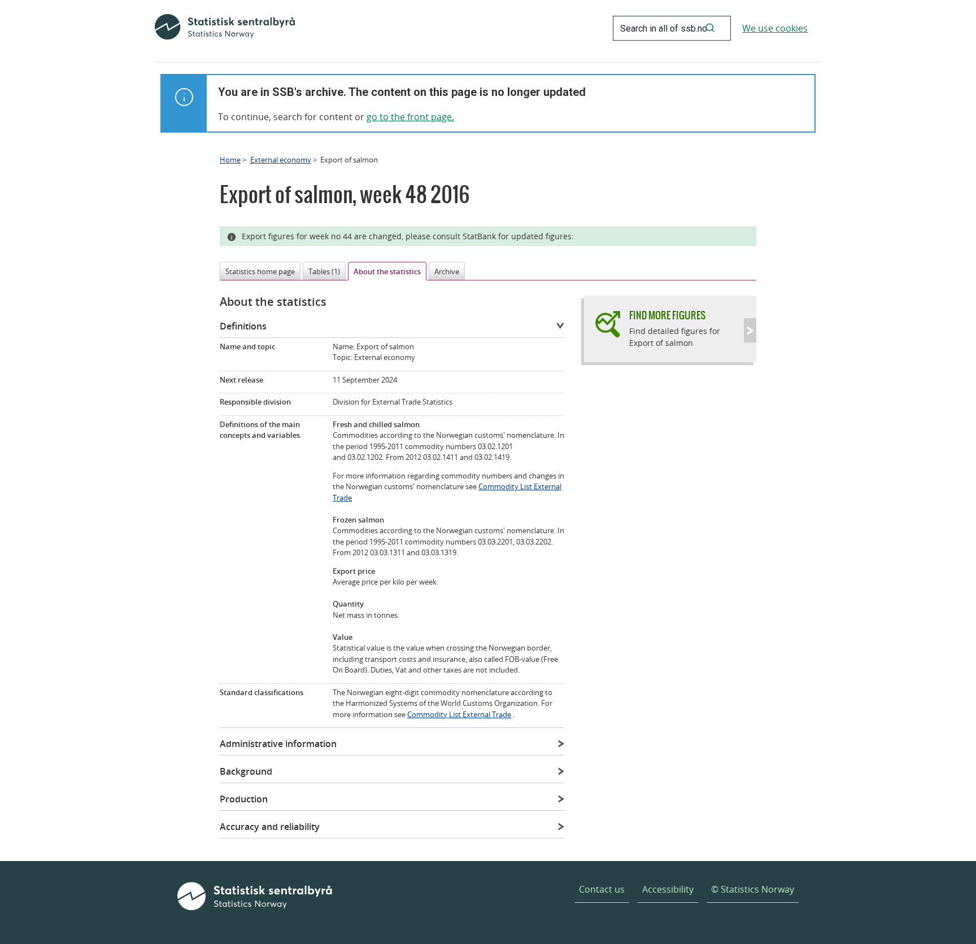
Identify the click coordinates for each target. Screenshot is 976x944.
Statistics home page (260, 271)
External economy (280, 160)
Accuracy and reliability (270, 826)
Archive (446, 271)
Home (230, 160)
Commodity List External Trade (459, 714)
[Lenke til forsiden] (225, 28)
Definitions (243, 326)
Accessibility (668, 889)
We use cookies (775, 28)
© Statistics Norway (752, 889)
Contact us (602, 889)
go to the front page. (410, 117)
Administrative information (278, 743)
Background (246, 771)
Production (244, 799)
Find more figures (667, 315)
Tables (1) (324, 271)
